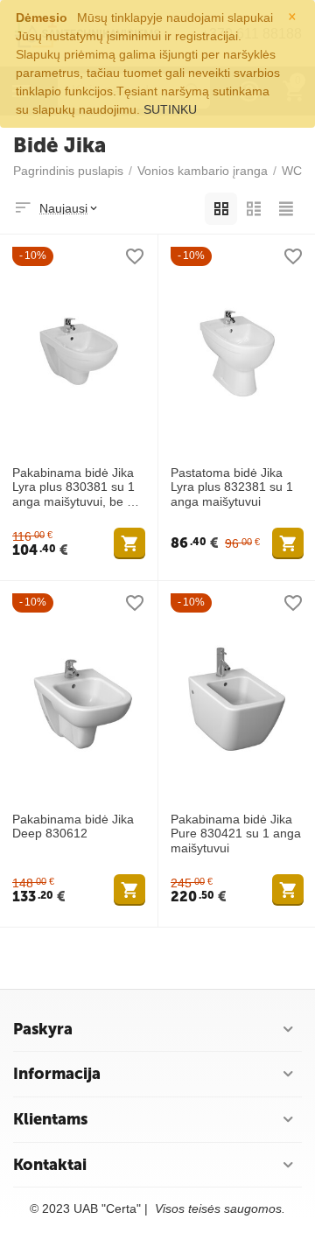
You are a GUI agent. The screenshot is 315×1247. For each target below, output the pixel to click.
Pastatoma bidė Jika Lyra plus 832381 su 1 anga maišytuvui (232, 487)
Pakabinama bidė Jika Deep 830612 (73, 826)
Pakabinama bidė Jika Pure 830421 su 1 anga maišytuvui (236, 834)
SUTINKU (170, 109)
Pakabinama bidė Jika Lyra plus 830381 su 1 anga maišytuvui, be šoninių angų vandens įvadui (78, 487)
